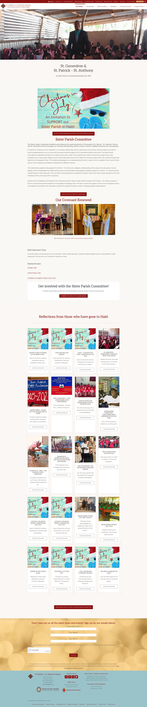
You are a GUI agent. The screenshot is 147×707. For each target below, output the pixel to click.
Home (52, 1)
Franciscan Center (125, 6)
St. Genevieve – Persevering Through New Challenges (109, 354)
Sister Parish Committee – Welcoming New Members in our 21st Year (109, 415)
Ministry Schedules (72, 704)
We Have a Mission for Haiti (109, 572)
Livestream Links (89, 1)
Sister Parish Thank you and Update (85, 517)
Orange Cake (32, 268)
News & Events (108, 1)
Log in (48, 700)
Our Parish (79, 6)
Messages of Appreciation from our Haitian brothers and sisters (61, 459)
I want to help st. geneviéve (73, 296)
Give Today (140, 1)
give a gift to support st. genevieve (73, 194)
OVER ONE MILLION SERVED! (61, 353)
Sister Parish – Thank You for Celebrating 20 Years (38, 411)
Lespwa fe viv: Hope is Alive (38, 572)
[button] (145, 1)
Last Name (73, 639)
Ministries (113, 6)
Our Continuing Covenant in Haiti (85, 572)
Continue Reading (39, 368)
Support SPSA (139, 6)
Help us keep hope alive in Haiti (109, 452)
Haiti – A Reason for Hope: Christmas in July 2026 (85, 354)
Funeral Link (98, 1)
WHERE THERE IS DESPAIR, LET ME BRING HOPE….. (38, 353)
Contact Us (58, 1)
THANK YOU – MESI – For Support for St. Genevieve (38, 472)
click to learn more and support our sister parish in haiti (73, 133)
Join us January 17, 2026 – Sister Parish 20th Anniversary (61, 400)
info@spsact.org (49, 684)
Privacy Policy (111, 704)
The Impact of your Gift (61, 572)
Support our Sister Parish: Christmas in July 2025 (38, 523)
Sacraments (90, 6)
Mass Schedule (78, 1)
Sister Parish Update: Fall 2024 (109, 525)
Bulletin (116, 1)
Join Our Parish (131, 1)
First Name (73, 632)
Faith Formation (102, 6)
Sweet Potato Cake (34, 273)
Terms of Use (102, 704)
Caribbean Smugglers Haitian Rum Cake (42, 278)
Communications (68, 1)
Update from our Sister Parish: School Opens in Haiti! (85, 402)
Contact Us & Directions (37, 704)
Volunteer (122, 1)
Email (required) (73, 626)
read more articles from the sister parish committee (73, 607)
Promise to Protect (91, 704)
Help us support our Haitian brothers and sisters (85, 467)
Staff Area (82, 704)
